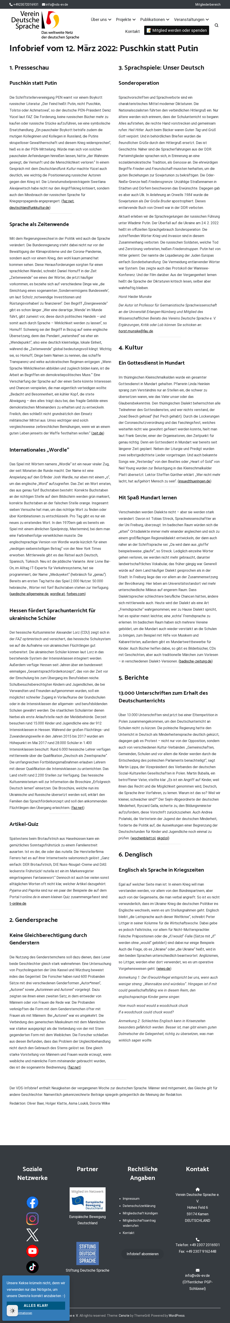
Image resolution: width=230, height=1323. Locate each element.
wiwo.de (163, 969)
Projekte (123, 19)
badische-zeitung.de (196, 661)
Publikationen (152, 19)
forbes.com (75, 594)
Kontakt (132, 31)
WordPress (177, 1315)
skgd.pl (162, 838)
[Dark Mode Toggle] (12, 1310)
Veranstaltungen (189, 19)
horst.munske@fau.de (136, 331)
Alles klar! (36, 1305)
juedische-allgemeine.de (30, 594)
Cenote (124, 1315)
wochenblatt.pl (143, 838)
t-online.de (17, 903)
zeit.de (97, 433)
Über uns (99, 19)
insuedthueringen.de (194, 481)
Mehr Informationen (19, 1313)
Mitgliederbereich (208, 4)
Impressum (131, 1198)
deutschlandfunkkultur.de (29, 208)
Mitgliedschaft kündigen (140, 1213)
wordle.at (57, 594)
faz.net (68, 201)
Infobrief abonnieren (143, 1254)
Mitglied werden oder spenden (180, 30)
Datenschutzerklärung (139, 1206)
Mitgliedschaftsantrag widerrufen (139, 1223)
